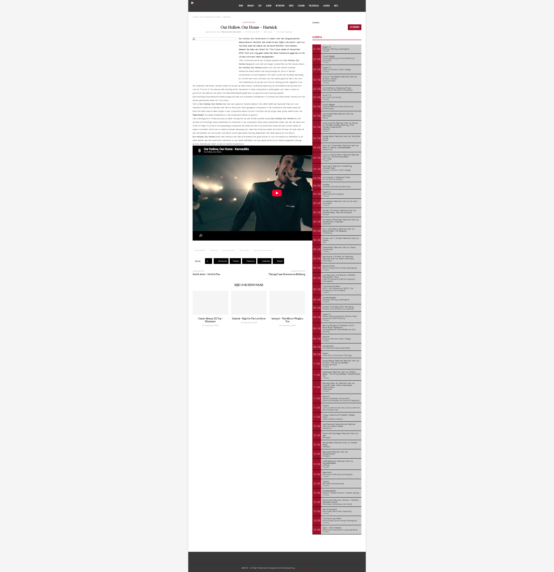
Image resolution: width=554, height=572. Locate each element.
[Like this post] (209, 261)
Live (260, 6)
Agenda (326, 6)
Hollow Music (229, 250)
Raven (325, 353)
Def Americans (329, 509)
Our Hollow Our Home (263, 250)
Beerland (326, 472)
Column (301, 6)
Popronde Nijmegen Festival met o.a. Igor (340, 434)
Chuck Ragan (328, 56)
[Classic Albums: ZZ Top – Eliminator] (210, 303)
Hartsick (214, 250)
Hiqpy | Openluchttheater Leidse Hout (338, 416)
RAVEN (325, 336)
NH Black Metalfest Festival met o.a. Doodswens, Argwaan (340, 220)
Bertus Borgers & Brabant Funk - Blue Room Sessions (338, 326)
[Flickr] (355, 6)
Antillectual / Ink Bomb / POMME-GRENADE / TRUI (339, 276)
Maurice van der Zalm (231, 32)
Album (268, 6)
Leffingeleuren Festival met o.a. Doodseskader (337, 462)
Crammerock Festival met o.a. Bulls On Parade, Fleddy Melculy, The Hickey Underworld (340, 125)
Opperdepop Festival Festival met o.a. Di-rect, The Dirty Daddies (340, 361)
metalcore (244, 250)
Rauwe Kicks (328, 265)
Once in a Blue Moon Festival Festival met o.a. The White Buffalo (340, 155)
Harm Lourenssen (303, 568)
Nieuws (250, 6)
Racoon (326, 396)
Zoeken (316, 22)
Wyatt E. (326, 47)
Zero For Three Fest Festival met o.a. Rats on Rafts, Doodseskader (340, 146)
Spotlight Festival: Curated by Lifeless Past (337, 167)
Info (336, 6)
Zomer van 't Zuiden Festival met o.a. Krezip (340, 239)
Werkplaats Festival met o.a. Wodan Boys (339, 443)
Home (241, 6)
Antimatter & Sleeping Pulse (336, 88)
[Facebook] (349, 6)
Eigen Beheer (199, 250)
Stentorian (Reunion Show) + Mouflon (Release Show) (340, 501)
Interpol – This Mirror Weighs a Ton (287, 320)
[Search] (361, 6)
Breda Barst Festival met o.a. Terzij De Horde (341, 137)
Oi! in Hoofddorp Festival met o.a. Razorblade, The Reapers (338, 230)
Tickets (325, 51)
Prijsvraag (314, 6)
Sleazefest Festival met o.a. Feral (338, 247)
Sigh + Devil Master (331, 527)
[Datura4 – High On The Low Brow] (249, 303)
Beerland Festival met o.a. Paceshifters (335, 453)
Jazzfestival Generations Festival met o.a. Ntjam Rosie (338, 425)
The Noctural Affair (331, 518)
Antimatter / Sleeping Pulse (336, 177)
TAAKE (325, 405)
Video (291, 6)
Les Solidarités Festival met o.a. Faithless (338, 114)
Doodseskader (329, 297)
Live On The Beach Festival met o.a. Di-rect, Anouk (339, 77)
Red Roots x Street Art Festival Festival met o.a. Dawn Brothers (338, 257)
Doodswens (328, 346)
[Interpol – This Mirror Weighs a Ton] (287, 303)
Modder (326, 184)
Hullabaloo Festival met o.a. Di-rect (339, 201)
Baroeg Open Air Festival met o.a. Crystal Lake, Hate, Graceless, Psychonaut (338, 385)
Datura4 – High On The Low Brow (249, 318)
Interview (280, 6)
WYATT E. (327, 95)
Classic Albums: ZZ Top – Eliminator (210, 320)
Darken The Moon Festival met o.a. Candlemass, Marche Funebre (339, 211)
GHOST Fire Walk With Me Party (338, 306)
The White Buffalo (331, 286)
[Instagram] (352, 6)
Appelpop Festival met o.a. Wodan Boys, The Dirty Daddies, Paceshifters (341, 373)
